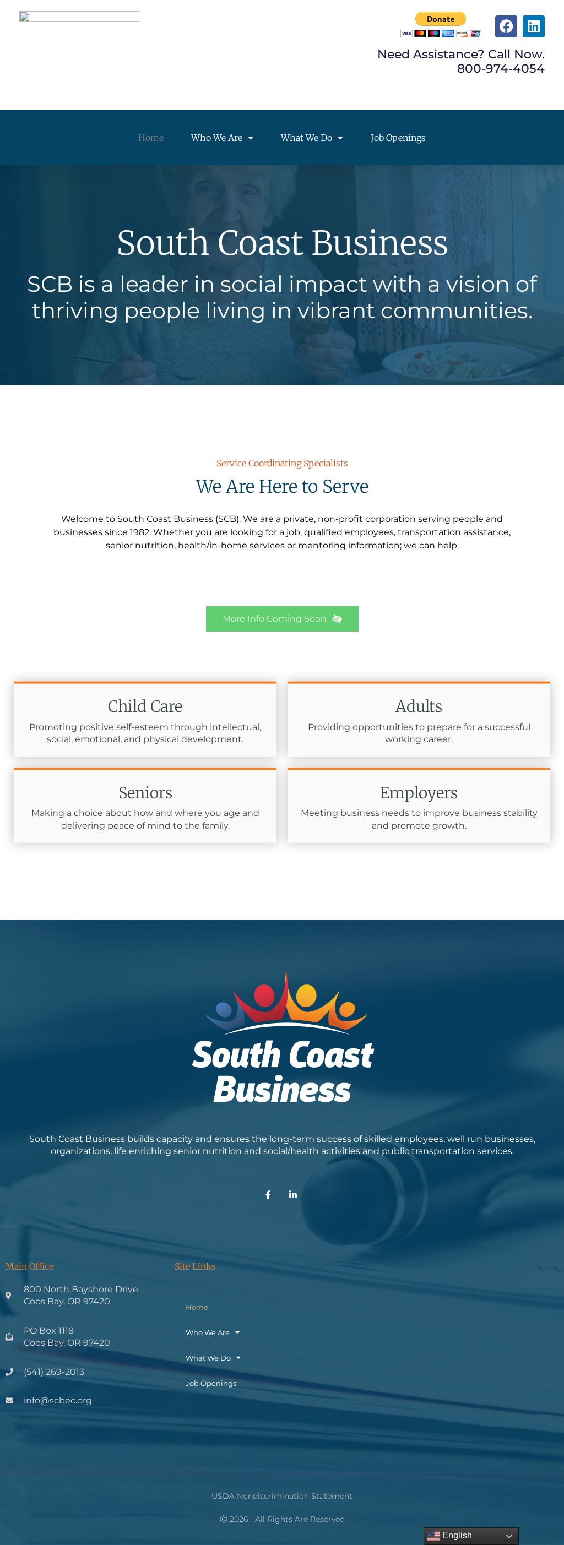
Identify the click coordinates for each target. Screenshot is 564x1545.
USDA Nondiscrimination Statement (282, 1496)
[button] (282, 619)
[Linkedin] (534, 26)
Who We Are (216, 137)
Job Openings (398, 137)
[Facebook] (506, 26)
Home (151, 137)
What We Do (306, 137)
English (456, 1535)
